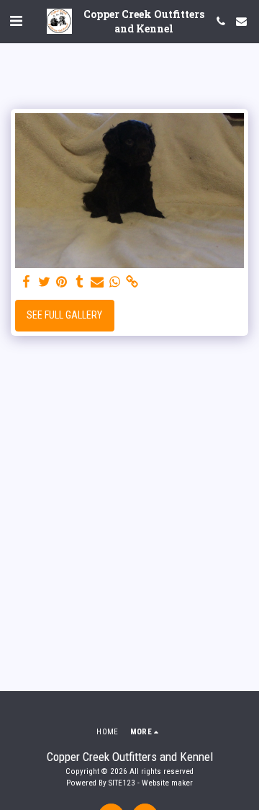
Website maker (167, 783)
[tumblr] (79, 282)
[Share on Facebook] (26, 282)
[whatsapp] (115, 282)
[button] (16, 21)
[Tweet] (44, 282)
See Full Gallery (64, 315)
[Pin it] (61, 282)
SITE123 (122, 783)
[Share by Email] (97, 282)
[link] (132, 282)
